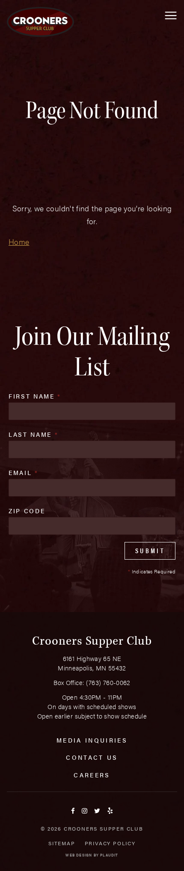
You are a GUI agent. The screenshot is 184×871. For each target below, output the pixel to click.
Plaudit (109, 855)
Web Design (78, 855)
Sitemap (61, 843)
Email (24, 472)
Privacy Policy (110, 843)
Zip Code (27, 510)
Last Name (33, 434)
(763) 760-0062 (108, 682)
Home (19, 241)
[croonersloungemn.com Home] (40, 22)
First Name (35, 396)
